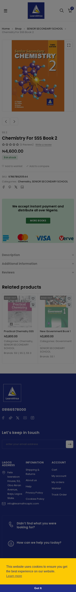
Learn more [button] (14, 576)
